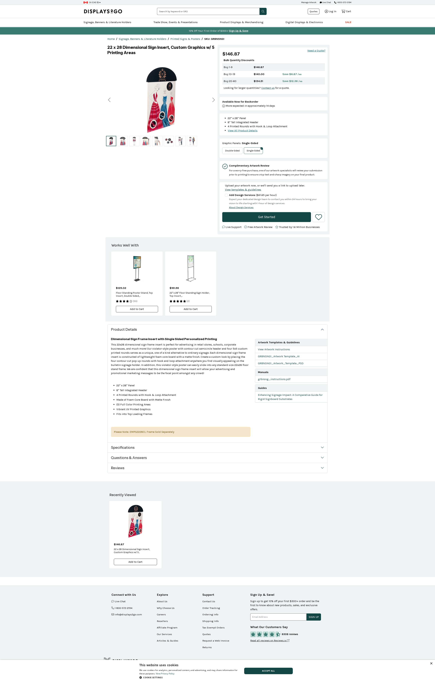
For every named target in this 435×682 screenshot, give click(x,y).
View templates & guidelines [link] (243, 189)
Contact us (268, 87)
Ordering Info (210, 614)
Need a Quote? (316, 50)
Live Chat (326, 2)
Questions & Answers (129, 458)
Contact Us (208, 601)
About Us (162, 601)
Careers (161, 614)
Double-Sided (232, 150)
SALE (348, 22)
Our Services (164, 634)
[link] (111, 38)
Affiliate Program (167, 627)
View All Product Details (242, 130)
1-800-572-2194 (344, 2)
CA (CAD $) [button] (94, 2)
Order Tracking (211, 608)
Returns (207, 647)
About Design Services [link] (241, 207)
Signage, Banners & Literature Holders (107, 22)
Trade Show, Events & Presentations (175, 22)
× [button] (431, 663)
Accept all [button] (268, 670)
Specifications (123, 447)
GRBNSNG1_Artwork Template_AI (279, 356)
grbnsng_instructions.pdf (274, 379)
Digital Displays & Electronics (304, 22)
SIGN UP (314, 617)
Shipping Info (210, 621)
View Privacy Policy (165, 673)
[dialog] (217, 671)
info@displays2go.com (128, 614)
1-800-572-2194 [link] (123, 608)
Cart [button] (348, 11)
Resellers (162, 621)
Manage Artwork (308, 2)
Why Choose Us (166, 608)
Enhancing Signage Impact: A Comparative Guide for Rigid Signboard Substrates (290, 397)
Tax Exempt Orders (213, 627)
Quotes (314, 11)
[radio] (111, 141)
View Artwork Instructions (274, 349)
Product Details (124, 329)
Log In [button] (332, 11)
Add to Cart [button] (137, 309)
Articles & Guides (167, 640)
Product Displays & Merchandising (241, 22)
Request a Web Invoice (215, 640)
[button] (263, 11)
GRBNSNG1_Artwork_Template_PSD (280, 363)
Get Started (266, 217)
